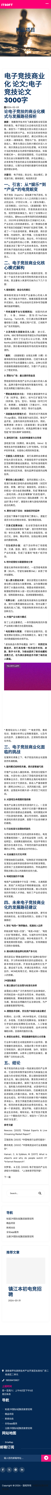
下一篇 (7, 1177)
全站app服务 (12, 1232)
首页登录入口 (20, 36)
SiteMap (9, 1442)
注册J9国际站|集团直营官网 (20, 1236)
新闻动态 (10, 1227)
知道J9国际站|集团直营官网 (20, 1218)
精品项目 (10, 1223)
